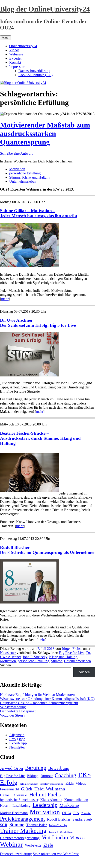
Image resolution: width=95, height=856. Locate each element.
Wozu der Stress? (12, 715)
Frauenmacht (9, 789)
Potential (86, 813)
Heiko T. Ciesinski (13, 795)
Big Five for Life (12, 776)
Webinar (11, 844)
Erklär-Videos (75, 783)
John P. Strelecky (35, 657)
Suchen (5, 665)
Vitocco (77, 837)
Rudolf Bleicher (58, 819)
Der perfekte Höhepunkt (18, 711)
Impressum (17, 67)
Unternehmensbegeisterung (20, 838)
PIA (76, 813)
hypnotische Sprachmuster (19, 800)
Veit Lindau (55, 837)
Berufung (35, 768)
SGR (3, 825)
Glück (26, 788)
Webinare (16, 54)
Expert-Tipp (18, 743)
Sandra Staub (82, 819)
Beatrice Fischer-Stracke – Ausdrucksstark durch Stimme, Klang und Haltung (40, 438)
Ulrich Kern (66, 832)
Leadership (45, 805)
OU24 (66, 813)
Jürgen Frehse (72, 649)
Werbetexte (33, 845)
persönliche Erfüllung (25, 173)
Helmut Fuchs (45, 795)
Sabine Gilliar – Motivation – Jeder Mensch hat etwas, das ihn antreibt (38, 213)
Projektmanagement (22, 819)
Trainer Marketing (23, 830)
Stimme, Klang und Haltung (29, 177)
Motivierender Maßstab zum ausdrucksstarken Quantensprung (45, 133)
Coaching (65, 775)
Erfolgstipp (17, 739)
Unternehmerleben (22, 181)
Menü (5, 38)
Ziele (48, 844)
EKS (84, 774)
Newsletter (8, 653)
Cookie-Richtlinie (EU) (35, 75)
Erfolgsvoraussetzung (51, 784)
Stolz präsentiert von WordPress (56, 854)
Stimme (56, 661)
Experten (15, 58)
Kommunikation (76, 800)
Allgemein (16, 735)
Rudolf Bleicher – (16, 547)
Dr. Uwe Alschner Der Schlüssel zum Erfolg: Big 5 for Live (38, 323)
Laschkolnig (21, 805)
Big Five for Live (71, 653)
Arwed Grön (11, 768)
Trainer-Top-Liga (58, 825)
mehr (5, 299)
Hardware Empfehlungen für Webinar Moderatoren (37, 695)
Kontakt (15, 62)
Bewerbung (58, 768)
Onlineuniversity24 (23, 46)
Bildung (33, 776)
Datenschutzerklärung (34, 71)
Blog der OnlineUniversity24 (45, 9)
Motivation (17, 169)
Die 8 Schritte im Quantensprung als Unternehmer (47, 552)
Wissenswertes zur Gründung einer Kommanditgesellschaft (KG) (47, 699)
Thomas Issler (36, 825)
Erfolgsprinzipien (29, 784)
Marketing (69, 805)
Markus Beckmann (14, 813)
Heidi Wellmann (49, 788)
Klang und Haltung (63, 657)
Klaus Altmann (51, 800)
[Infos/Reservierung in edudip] (29, 375)
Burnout (47, 776)
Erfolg (9, 782)
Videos (14, 50)
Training (53, 832)
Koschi (5, 805)
